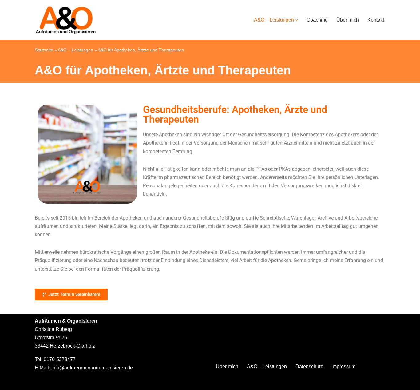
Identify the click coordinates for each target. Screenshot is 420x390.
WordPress (96, 382)
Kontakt (375, 19)
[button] (296, 20)
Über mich (347, 19)
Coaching (317, 19)
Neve (40, 382)
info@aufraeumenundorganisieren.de (92, 367)
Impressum (343, 366)
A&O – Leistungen (75, 49)
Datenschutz (309, 366)
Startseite (44, 49)
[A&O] (65, 20)
